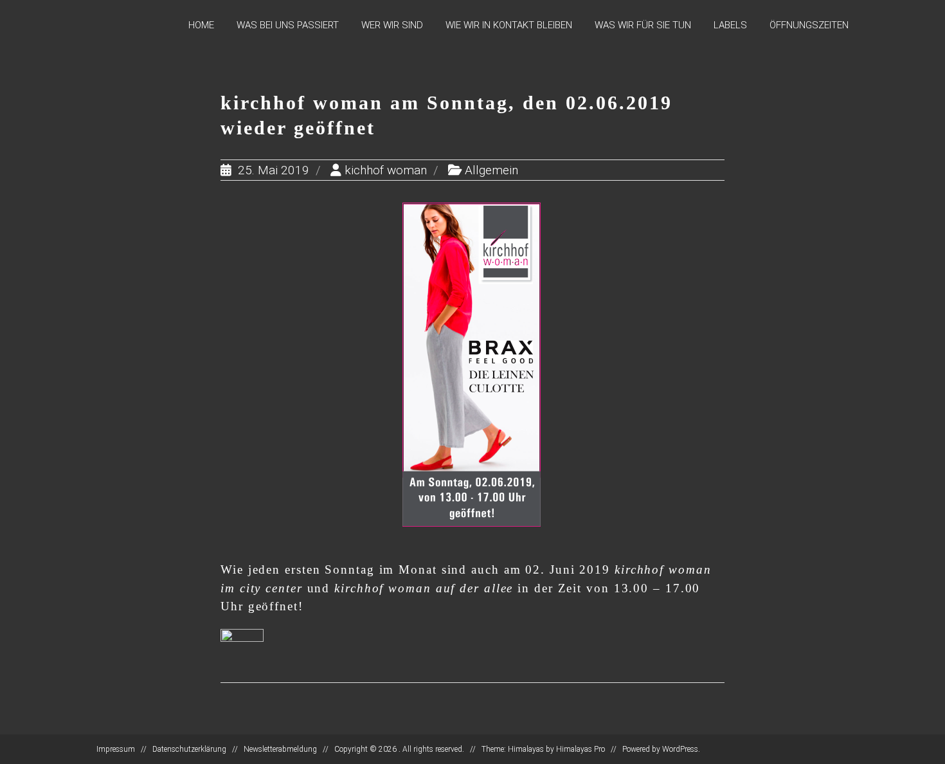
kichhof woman (386, 170)
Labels (730, 25)
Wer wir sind (392, 25)
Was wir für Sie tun (643, 25)
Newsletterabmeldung (280, 749)
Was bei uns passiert (288, 25)
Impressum (115, 749)
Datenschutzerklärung (189, 749)
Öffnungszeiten (809, 25)
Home (201, 25)
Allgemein (491, 170)
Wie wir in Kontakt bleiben (509, 25)
